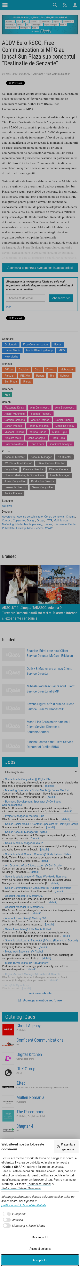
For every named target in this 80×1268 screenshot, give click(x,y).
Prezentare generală (68, 1146)
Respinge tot (40, 1237)
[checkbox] (13, 1214)
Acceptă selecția (40, 1248)
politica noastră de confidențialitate (23, 1205)
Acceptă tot (40, 1260)
